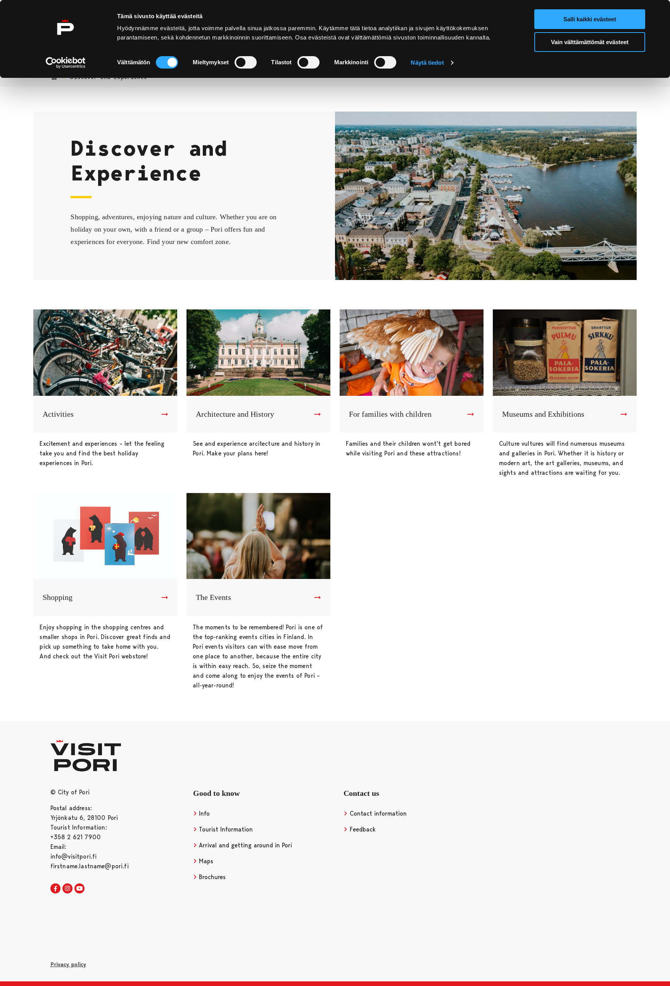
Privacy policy (68, 964)
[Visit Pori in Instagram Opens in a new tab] (67, 888)
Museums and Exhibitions (543, 414)
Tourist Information (225, 829)
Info (203, 813)
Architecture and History (235, 414)
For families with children (390, 414)
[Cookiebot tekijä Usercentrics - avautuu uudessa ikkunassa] (66, 63)
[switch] (246, 62)
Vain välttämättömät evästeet (590, 42)
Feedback (362, 829)
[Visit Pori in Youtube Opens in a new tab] (79, 888)
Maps (205, 861)
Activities (58, 414)
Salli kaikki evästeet (589, 19)
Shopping (58, 597)
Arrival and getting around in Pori (244, 845)
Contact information (377, 813)
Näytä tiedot (427, 62)
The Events (213, 597)
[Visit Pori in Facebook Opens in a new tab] (55, 888)
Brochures (211, 877)
